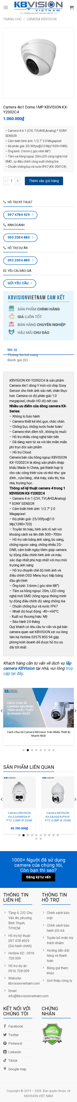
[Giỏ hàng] (72, 7)
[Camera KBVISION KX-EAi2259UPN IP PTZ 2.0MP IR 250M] (59, 792)
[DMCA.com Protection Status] (52, 1034)
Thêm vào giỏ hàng (44, 181)
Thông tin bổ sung (22, 355)
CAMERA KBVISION (41, 19)
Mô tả (12, 350)
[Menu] (5, 7)
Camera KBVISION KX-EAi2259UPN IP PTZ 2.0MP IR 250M (58, 816)
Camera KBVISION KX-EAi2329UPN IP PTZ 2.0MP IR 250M (20, 816)
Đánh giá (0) (17, 360)
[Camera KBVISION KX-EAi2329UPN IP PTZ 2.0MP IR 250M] (20, 792)
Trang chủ (12, 19)
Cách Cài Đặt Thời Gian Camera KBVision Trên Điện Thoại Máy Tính (39, 734)
